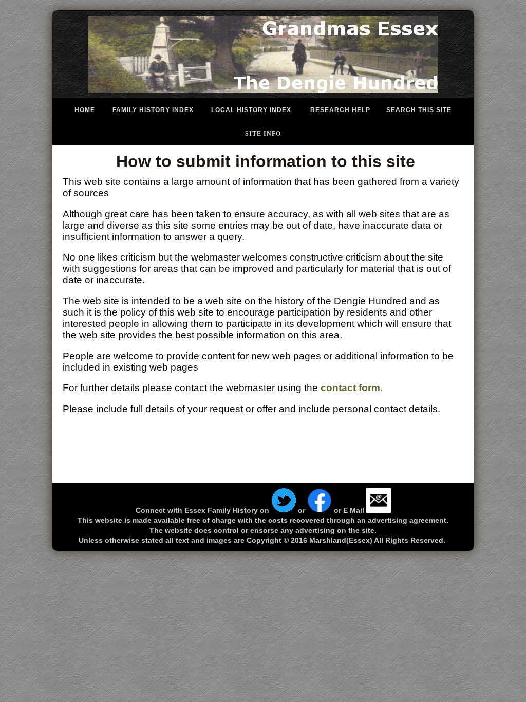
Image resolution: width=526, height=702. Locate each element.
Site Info (263, 133)
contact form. (352, 387)
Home (84, 110)
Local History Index (251, 110)
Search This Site (419, 110)
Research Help (340, 110)
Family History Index (153, 110)
